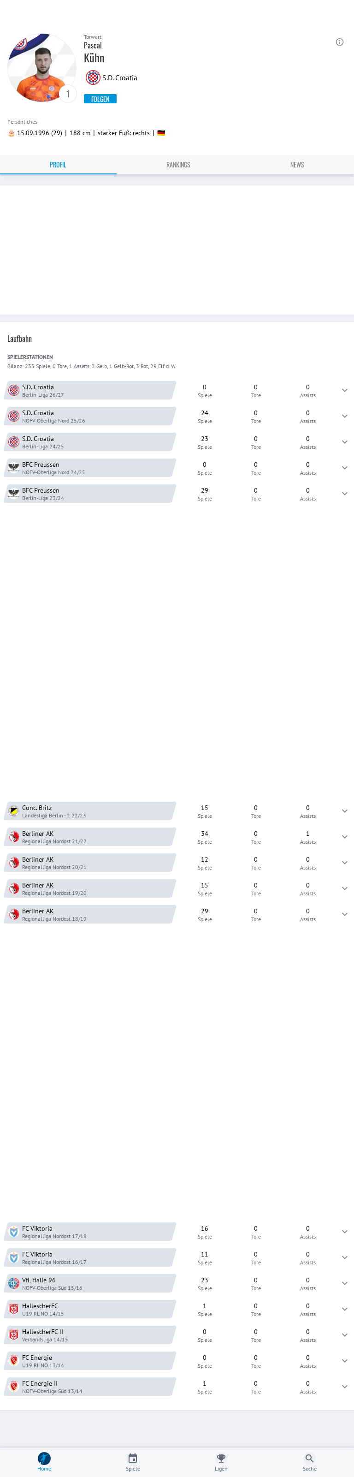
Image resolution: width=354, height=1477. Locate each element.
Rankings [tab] (178, 164)
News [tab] (297, 164)
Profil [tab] (58, 164)
